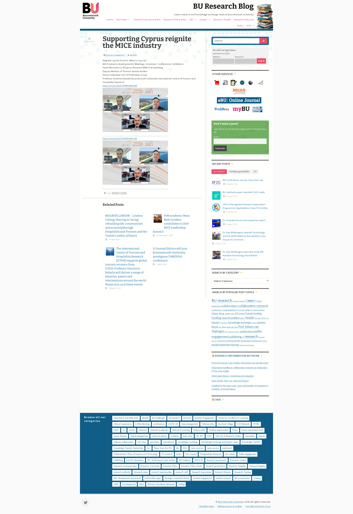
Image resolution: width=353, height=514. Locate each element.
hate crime (187, 436)
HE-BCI (199, 436)
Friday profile (199, 430)
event (242, 313)
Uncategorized (129, 484)
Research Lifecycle (244, 19)
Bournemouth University (93, 11)
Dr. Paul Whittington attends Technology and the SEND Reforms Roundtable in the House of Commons (244, 236)
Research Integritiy (237, 466)
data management (189, 424)
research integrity (257, 466)
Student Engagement (202, 478)
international (168, 442)
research (251, 337)
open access (232, 327)
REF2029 (198, 460)
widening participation (247, 345)
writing (181, 484)
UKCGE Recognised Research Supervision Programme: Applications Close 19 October (245, 206)
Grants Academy (159, 436)
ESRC (233, 314)
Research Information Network (237, 355)
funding (257, 313)
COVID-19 (173, 424)
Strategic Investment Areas (177, 478)
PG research (167, 454)
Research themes (223, 472)
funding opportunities (225, 318)
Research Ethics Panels (191, 466)
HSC (267, 318)
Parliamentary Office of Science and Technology (136, 454)
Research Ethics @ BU (175, 19)
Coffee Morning (142, 424)
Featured (143, 430)
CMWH (259, 301)
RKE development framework (249, 341)
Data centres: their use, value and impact (230, 381)
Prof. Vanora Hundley (232, 332)
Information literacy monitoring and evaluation (233, 376)
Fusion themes (120, 436)
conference (217, 310)
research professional (226, 341)
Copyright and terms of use (257, 506)
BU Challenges (158, 418)
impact (216, 322)
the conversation (242, 478)
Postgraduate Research (210, 454)
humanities (250, 436)
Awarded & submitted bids (126, 418)
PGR (249, 25)
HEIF (209, 436)
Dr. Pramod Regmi (257, 310)
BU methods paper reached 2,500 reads (244, 192)
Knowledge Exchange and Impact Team (219, 442)
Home (110, 19)
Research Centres (238, 460)
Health (249, 318)
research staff (182, 472)
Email (216, 137)
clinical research (239, 301)
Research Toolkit (222, 19)
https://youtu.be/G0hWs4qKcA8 (120, 85)
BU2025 (115, 193)
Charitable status (206, 506)
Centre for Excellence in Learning (233, 418)
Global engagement (139, 436)
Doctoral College (243, 310)
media (254, 323)
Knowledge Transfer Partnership (128, 448)
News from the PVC (163, 448)
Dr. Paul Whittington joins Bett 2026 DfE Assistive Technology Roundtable (243, 254)
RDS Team (122, 19)
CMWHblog (216, 306)
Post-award (190, 454)
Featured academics (159, 430)
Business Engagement (115, 55)
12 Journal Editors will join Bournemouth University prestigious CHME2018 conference (170, 254)
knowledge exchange (239, 322)
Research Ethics (170, 466)
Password (239, 57)
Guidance (175, 436)
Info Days (141, 442)
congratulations (229, 310)
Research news (141, 472)
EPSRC (256, 424)
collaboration (229, 306)
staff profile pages (153, 478)
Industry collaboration (124, 442)
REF (191, 19)
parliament (227, 448)
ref (243, 337)
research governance (215, 466)
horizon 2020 (260, 318)
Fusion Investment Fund (252, 430)
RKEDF (264, 341)
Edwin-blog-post (221, 313)
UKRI (218, 399)
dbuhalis (133, 55)
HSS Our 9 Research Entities (228, 436)
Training (257, 478)
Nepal (215, 327)
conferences (159, 424)
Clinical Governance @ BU (146, 19)
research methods (122, 472)
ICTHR (123, 193)
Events (249, 313)
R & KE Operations (135, 460)
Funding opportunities (218, 430)
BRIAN (145, 418)
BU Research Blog (223, 6)
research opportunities (161, 472)
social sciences (221, 344)
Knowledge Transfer (251, 442)
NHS (185, 448)
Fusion (241, 318)
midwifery (261, 323)
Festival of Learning (181, 430)
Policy (240, 25)
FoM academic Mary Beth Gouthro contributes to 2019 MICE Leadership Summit (171, 223)
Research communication (125, 466)
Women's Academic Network (161, 484)
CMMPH (250, 300)
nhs (220, 327)
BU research (222, 300)
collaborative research (253, 306)
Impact (203, 19)
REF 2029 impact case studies (161, 460)
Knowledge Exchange (188, 442)
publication (246, 331)
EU (236, 313)
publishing (235, 336)
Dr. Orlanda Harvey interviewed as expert (244, 220)
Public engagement (247, 454)
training (234, 344)
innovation (224, 323)
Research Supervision (201, 472)
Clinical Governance (123, 424)
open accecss (197, 448)
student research (223, 478)
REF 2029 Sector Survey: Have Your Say (243, 180)
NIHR (224, 327)
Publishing (118, 460)
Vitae (141, 484)
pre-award (230, 454)
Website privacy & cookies (229, 506)
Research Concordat (150, 466)
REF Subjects (185, 460)
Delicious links (208, 424)
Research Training (242, 472)
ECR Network (243, 424)
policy (179, 454)
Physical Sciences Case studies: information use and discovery (240, 363)
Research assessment (216, 460)
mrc (148, 448)
